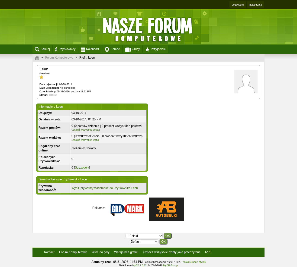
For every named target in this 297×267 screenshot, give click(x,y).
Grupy (136, 49)
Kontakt (49, 252)
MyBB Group (170, 265)
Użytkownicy (67, 49)
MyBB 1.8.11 (139, 265)
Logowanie (238, 4)
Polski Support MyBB (194, 262)
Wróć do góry (101, 252)
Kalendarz (93, 49)
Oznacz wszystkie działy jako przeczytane (171, 252)
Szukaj (45, 49)
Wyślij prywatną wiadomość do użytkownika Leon (104, 188)
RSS (208, 252)
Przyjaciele (158, 49)
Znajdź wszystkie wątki (85, 139)
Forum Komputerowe (59, 57)
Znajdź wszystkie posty (85, 129)
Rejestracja (255, 4)
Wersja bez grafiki (126, 252)
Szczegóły (82, 167)
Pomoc (115, 49)
